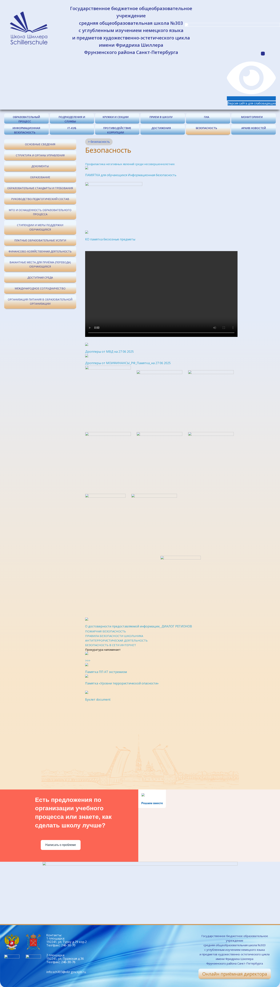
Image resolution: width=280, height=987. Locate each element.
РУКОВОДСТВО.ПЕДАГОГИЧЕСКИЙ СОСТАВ (40, 199)
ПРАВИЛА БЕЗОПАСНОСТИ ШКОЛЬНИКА (114, 636)
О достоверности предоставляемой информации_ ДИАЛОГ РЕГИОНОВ (138, 626)
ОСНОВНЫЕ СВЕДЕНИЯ (40, 144)
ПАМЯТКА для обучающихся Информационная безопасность (130, 175)
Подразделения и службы (72, 119)
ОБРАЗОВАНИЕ (40, 177)
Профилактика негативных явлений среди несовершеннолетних (130, 164)
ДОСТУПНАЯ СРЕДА (40, 277)
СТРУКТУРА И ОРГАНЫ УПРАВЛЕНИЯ (40, 155)
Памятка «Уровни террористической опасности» (122, 683)
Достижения (161, 128)
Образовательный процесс (26, 119)
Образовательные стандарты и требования (40, 188)
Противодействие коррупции (117, 130)
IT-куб (71, 128)
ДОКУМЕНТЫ (40, 166)
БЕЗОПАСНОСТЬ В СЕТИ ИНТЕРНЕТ (110, 645)
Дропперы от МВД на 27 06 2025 (109, 351)
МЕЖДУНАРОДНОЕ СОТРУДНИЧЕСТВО (40, 288)
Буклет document (97, 699)
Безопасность (206, 128)
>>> (87, 661)
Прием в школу (161, 117)
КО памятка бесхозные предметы (110, 239)
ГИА (206, 117)
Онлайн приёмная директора (234, 974)
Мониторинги (252, 117)
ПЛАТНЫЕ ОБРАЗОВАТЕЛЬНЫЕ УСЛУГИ (40, 240)
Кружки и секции (116, 117)
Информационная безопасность (26, 130)
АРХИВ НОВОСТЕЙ (253, 128)
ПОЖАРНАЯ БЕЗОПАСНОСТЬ (105, 631)
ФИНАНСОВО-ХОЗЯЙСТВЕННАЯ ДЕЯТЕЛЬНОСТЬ (40, 251)
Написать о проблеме (60, 844)
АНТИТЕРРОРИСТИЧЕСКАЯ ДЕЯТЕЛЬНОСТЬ (116, 640)
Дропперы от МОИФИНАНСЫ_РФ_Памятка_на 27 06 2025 (128, 363)
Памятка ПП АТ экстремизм (106, 672)
